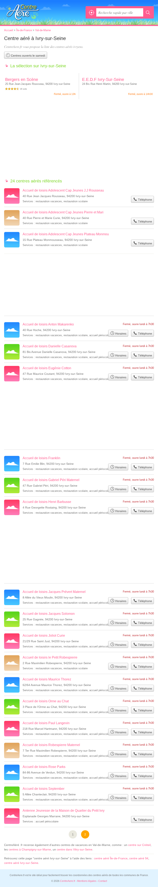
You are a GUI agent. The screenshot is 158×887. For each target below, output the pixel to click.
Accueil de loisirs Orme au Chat (46, 701)
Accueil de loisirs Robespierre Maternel (51, 745)
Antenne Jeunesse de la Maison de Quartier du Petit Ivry (64, 810)
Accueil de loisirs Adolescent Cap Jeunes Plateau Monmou (66, 234)
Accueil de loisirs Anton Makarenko (48, 324)
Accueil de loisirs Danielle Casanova (50, 346)
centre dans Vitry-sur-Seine (74, 849)
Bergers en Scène (21, 79)
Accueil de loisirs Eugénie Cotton (47, 368)
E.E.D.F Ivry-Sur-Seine (103, 79)
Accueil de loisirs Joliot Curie (44, 635)
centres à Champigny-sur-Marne (30, 849)
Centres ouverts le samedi (27, 55)
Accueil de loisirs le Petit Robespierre (50, 657)
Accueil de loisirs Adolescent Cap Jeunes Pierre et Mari (63, 212)
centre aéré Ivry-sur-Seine (21, 863)
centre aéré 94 (138, 858)
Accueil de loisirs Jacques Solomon (49, 613)
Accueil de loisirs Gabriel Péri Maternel (51, 480)
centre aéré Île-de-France (111, 858)
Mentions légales (86, 881)
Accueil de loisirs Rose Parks (44, 767)
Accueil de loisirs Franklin (41, 458)
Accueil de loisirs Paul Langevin (46, 723)
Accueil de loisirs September (43, 788)
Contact (102, 881)
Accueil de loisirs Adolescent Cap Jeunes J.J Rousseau (63, 190)
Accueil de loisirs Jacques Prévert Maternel (54, 592)
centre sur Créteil (139, 845)
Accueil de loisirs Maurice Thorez (47, 679)
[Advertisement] (79, 141)
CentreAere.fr (22, 12)
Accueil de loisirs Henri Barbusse (47, 502)
